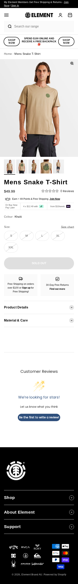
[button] (6, 15)
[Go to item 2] (21, 167)
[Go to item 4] (46, 167)
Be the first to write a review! (39, 417)
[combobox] (43, 26)
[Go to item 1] (9, 167)
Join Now (55, 199)
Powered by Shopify (55, 574)
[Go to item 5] (58, 167)
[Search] (8, 26)
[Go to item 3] (34, 167)
